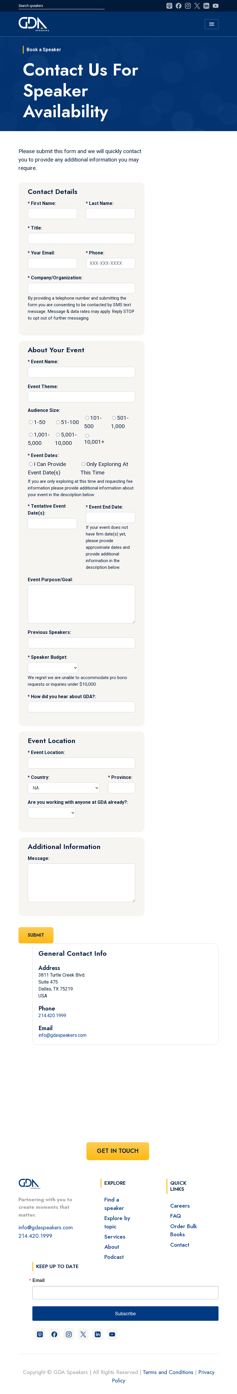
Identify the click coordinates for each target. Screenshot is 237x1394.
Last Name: (101, 203)
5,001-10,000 (66, 438)
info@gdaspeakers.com (62, 1035)
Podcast (114, 1257)
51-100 (70, 422)
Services (114, 1236)
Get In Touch (118, 1151)
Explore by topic (117, 1222)
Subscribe (125, 1313)
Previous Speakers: (49, 632)
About (111, 1247)
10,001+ (94, 442)
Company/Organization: (56, 277)
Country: (40, 777)
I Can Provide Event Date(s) (47, 468)
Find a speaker (114, 1203)
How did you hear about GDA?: (63, 696)
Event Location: (48, 752)
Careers (180, 1206)
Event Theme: (43, 386)
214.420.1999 (52, 1015)
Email (38, 1280)
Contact (179, 1245)
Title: (36, 228)
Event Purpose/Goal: (50, 579)
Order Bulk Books (183, 1230)
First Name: (43, 203)
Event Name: (44, 361)
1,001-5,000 (39, 438)
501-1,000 (120, 422)
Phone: (96, 253)
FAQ (175, 1216)
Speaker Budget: (49, 657)
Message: (38, 858)
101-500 (93, 422)
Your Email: (43, 253)
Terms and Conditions (168, 1372)
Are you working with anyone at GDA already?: (78, 802)
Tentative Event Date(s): (47, 509)
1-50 (39, 422)
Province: (121, 777)
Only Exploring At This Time (104, 468)
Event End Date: (106, 507)
